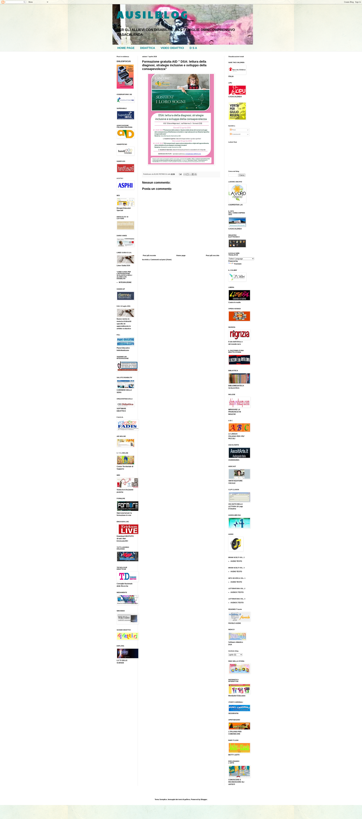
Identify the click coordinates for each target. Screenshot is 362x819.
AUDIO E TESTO (237, 592)
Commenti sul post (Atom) (161, 260)
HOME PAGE (125, 47)
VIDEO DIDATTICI (172, 47)
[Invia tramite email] (184, 174)
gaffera (187, 799)
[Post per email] (180, 174)
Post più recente (149, 256)
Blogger (204, 799)
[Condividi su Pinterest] (195, 174)
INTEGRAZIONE (125, 282)
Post (234, 130)
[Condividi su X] (190, 174)
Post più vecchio (212, 256)
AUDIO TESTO (236, 561)
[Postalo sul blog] (187, 174)
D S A (193, 47)
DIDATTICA (147, 47)
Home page (181, 256)
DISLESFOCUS (124, 61)
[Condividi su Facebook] (192, 174)
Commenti (236, 134)
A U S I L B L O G (152, 14)
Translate (238, 264)
